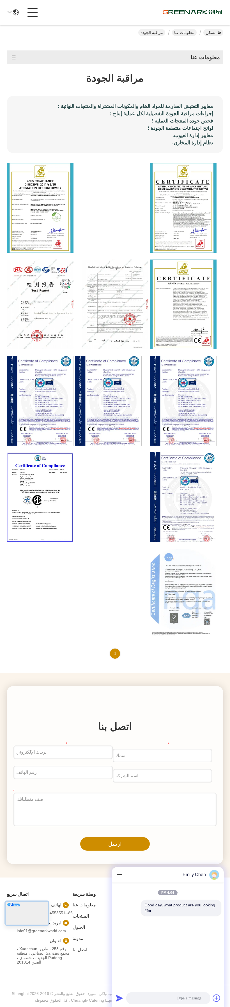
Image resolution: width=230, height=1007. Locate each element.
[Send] (119, 998)
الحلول (79, 927)
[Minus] (119, 874)
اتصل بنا (80, 949)
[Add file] (216, 998)
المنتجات (81, 916)
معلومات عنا (184, 32)
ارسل (115, 844)
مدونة (78, 938)
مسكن (211, 32)
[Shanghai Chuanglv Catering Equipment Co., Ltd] (192, 12)
